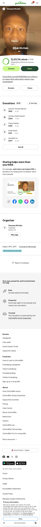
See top (34, 103)
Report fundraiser (22, 263)
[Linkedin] (32, 201)
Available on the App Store (21, 463)
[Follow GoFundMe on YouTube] (8, 457)
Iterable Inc (13, 138)
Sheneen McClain (15, 225)
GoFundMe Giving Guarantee (19, 318)
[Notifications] (32, 3)
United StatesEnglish (22, 450)
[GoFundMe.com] (20, 3)
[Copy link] (9, 201)
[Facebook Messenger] (26, 201)
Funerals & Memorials (27, 247)
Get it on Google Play (9, 463)
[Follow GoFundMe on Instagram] (16, 457)
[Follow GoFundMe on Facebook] (4, 457)
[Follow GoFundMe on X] (12, 457)
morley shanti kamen (16, 116)
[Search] (4, 3)
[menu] (37, 3)
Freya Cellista (13, 123)
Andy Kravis (12, 131)
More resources (9, 439)
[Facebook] (15, 201)
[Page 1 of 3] (19, 51)
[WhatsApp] (20, 201)
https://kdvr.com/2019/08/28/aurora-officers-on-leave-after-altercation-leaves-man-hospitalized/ (20, 79)
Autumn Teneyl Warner (17, 109)
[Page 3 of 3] (22, 51)
